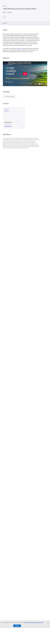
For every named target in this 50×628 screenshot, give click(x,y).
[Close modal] (47, 3)
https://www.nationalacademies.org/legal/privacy (33, 622)
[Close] (48, 622)
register (19, 48)
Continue (17, 625)
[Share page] (4, 16)
